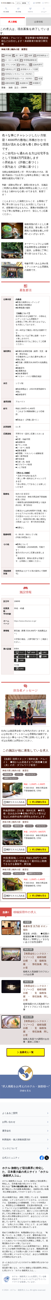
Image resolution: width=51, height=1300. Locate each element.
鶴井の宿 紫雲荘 (23, 494)
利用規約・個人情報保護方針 (16, 1139)
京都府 (27, 922)
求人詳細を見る (39, 802)
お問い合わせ (8, 1122)
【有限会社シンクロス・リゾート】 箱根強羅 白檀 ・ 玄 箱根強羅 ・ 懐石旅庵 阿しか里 (36, 960)
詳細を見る (25, 1091)
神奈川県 (28, 949)
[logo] (7, 3)
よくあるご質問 (9, 1113)
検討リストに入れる (15, 802)
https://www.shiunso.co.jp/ (25, 621)
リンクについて (9, 1148)
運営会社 (6, 1131)
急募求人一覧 (27, 1052)
